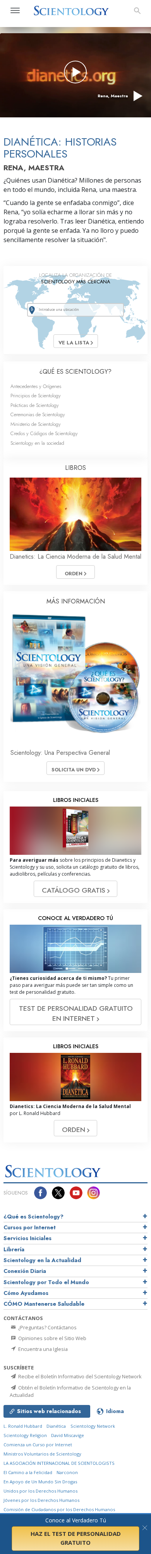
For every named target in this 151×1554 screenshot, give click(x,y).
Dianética (56, 1426)
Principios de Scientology (35, 395)
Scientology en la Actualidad (42, 1260)
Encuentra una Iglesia (42, 1349)
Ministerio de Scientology (35, 424)
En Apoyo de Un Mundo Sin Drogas (40, 1482)
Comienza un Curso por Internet (37, 1444)
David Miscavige (67, 1435)
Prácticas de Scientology (34, 405)
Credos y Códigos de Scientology (44, 433)
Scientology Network (92, 1426)
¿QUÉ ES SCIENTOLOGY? (75, 371)
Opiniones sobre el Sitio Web (51, 1338)
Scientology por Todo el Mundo (46, 1282)
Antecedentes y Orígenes (35, 386)
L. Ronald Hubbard (22, 1426)
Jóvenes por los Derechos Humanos (41, 1500)
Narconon (67, 1472)
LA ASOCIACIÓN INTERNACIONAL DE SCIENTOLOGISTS (59, 1463)
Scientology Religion (25, 1435)
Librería (13, 1249)
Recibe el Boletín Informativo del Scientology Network (79, 1376)
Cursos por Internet (29, 1227)
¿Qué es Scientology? (33, 1216)
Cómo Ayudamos (25, 1293)
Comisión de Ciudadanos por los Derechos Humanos (59, 1509)
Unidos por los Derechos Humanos (40, 1491)
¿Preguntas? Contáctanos (47, 1327)
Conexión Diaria (24, 1271)
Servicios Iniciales (27, 1238)
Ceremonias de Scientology (37, 414)
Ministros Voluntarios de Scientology (42, 1454)
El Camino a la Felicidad (27, 1472)
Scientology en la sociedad (37, 443)
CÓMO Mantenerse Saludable (43, 1304)
